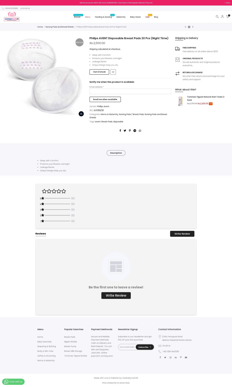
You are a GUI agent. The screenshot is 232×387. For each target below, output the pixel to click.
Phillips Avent (103, 106)
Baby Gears (135, 17)
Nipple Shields (70, 341)
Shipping (93, 49)
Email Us (26, 8)
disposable (118, 121)
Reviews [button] (40, 233)
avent (98, 121)
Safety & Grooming (46, 355)
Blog (156, 17)
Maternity (121, 17)
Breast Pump (70, 346)
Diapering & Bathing (46, 346)
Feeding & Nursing (104, 16)
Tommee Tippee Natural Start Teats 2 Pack (205, 98)
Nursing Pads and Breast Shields (60, 27)
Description (116, 153)
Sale (149, 16)
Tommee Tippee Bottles (75, 355)
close (228, 3)
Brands (78, 16)
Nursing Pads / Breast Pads (131, 114)
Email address (97, 87)
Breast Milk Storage (73, 351)
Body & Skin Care (45, 351)
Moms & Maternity (109, 114)
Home (40, 27)
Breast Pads (107, 121)
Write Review (182, 233)
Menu (87, 17)
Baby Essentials (44, 341)
